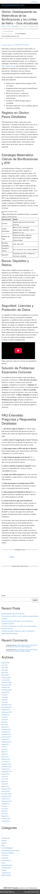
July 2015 (4, 806)
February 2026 (6, 677)
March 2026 (5, 675)
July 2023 (4, 702)
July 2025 (4, 695)
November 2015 (6, 796)
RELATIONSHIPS (7, 865)
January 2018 (6, 732)
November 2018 (6, 707)
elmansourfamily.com (13, 5)
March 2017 (5, 757)
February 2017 (6, 759)
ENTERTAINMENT (7, 848)
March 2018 (5, 727)
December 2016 (6, 764)
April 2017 (5, 754)
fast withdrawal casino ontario (10, 850)
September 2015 (7, 801)
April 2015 (5, 813)
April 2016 (5, 784)
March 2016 (5, 786)
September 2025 (7, 690)
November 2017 (6, 737)
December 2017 (6, 734)
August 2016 (5, 774)
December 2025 (6, 682)
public (3, 863)
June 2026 (5, 667)
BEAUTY (4, 843)
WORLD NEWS (6, 875)
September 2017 (7, 742)
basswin (4, 840)
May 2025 (5, 700)
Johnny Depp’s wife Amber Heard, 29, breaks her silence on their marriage (21, 646)
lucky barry (5, 858)
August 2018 (5, 714)
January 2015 (6, 821)
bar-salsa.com (6, 838)
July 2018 (4, 717)
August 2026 (5, 662)
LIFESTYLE (5, 855)
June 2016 (5, 779)
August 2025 (5, 692)
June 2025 (5, 697)
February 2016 (6, 789)
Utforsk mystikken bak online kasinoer (13, 614)
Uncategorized (6, 873)
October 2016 (6, 769)
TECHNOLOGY (6, 868)
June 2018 (5, 719)
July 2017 (4, 747)
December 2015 (6, 794)
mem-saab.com (6, 860)
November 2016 (6, 766)
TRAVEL (4, 870)
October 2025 (6, 687)
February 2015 (6, 818)
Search (4, 595)
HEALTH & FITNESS (8, 853)
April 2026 (5, 672)
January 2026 (6, 680)
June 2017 (5, 749)
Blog (26, 45)
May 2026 (5, 670)
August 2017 (5, 744)
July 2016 (4, 776)
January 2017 (6, 761)
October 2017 (6, 739)
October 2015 (6, 799)
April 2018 (5, 724)
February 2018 (6, 729)
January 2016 (6, 791)
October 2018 (6, 710)
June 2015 (5, 809)
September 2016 (7, 771)
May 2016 (5, 781)
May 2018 (5, 722)
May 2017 (5, 752)
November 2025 (6, 685)
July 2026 (4, 665)
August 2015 (5, 804)
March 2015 (5, 816)
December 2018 (6, 705)
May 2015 (5, 811)
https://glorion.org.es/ (8, 66)
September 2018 (7, 712)
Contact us (34, 2)
